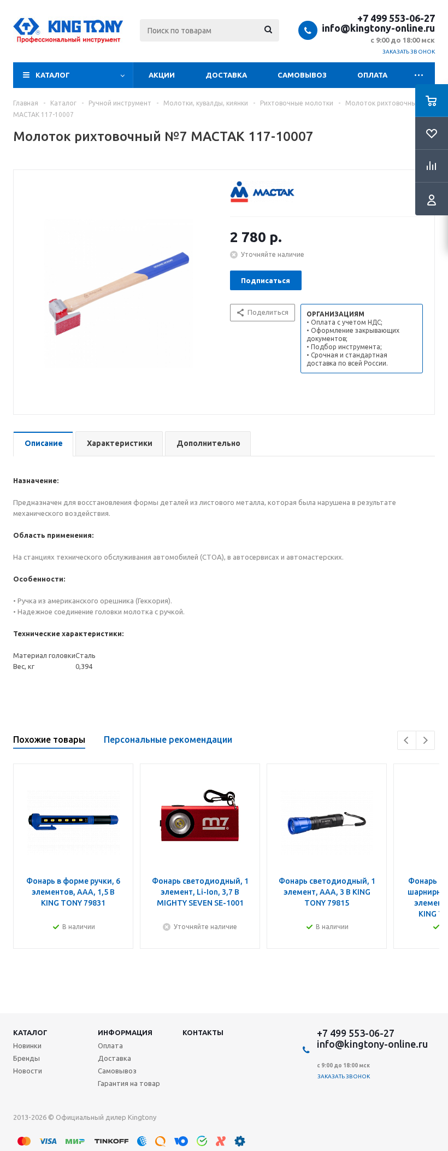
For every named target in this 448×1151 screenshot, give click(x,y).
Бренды (26, 1058)
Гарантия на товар (129, 1083)
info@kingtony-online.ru (378, 28)
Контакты (202, 1032)
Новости (27, 1070)
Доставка (226, 75)
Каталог (53, 75)
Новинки (27, 1045)
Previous (407, 740)
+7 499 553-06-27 (396, 18)
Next (425, 740)
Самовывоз (302, 75)
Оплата (372, 75)
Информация (125, 1032)
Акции (162, 75)
